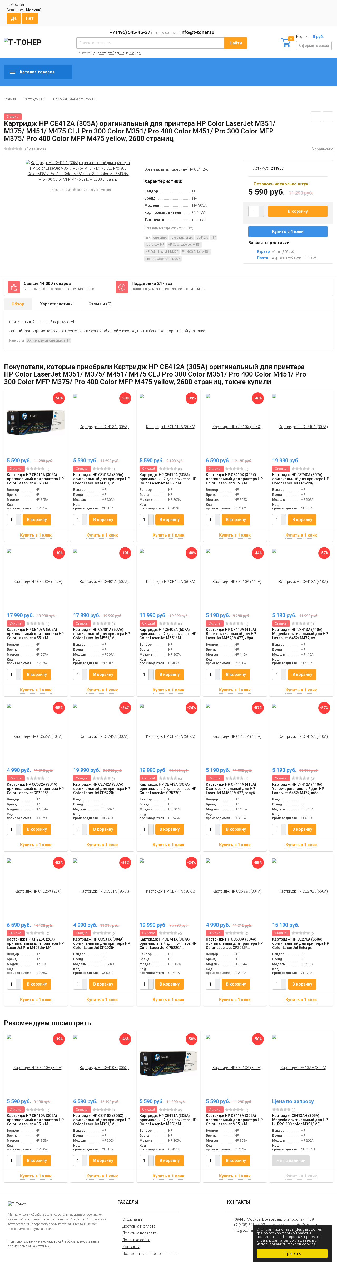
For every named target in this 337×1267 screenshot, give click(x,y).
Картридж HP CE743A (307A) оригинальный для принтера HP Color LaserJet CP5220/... (168, 788)
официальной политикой (70, 1219)
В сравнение (322, 149)
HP (213, 237)
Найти (236, 43)
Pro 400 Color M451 (196, 252)
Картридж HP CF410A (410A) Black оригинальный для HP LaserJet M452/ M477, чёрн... (231, 633)
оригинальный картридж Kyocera (117, 52)
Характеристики (56, 303)
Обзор (18, 303)
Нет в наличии (290, 1160)
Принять (292, 1253)
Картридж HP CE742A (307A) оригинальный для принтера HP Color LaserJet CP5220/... (101, 788)
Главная (10, 99)
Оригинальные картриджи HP (74, 99)
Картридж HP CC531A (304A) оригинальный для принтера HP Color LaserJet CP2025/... (101, 943)
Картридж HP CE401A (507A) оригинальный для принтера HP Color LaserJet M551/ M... (101, 633)
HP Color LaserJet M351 (184, 244)
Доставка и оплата (139, 1226)
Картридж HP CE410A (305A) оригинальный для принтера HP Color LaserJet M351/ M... (168, 479)
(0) (46, 469)
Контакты (131, 1247)
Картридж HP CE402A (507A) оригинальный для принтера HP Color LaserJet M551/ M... (168, 633)
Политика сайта (136, 1240)
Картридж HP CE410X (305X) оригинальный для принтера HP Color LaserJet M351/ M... (234, 479)
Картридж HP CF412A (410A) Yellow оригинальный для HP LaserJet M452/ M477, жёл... (298, 788)
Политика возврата (139, 1233)
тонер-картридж (181, 237)
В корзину (298, 211)
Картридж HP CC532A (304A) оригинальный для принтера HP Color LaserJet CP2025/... (35, 788)
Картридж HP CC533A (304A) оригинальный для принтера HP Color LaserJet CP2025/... (234, 943)
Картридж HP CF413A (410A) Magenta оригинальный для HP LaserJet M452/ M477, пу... (300, 633)
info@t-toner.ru (197, 32)
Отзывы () (100, 303)
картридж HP (154, 244)
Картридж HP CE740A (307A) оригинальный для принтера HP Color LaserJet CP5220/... (300, 479)
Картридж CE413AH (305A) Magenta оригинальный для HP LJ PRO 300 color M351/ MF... (300, 1119)
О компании (132, 1219)
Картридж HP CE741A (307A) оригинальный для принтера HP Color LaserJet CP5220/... (168, 943)
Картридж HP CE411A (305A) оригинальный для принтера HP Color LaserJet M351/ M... (35, 479)
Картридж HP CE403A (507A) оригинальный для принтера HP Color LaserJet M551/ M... (35, 633)
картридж (160, 237)
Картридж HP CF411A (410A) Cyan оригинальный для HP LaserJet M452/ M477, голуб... (232, 788)
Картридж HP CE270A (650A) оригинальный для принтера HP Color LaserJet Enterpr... (300, 943)
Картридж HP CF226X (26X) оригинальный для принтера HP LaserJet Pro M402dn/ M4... (35, 943)
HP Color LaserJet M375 (162, 252)
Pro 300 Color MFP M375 (163, 259)
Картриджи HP (34, 99)
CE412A (202, 237)
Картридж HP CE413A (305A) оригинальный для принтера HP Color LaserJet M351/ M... (101, 479)
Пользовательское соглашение (149, 1253)
